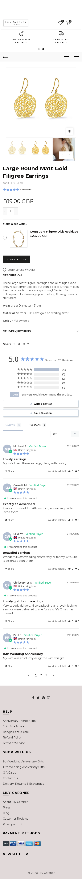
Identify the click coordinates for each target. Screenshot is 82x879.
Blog (6, 813)
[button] (70, 471)
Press (6, 807)
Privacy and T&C (13, 824)
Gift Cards (9, 772)
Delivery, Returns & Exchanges (23, 783)
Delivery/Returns (17, 331)
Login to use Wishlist (21, 270)
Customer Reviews (15, 818)
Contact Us (10, 778)
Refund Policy (12, 737)
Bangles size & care (16, 732)
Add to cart (16, 259)
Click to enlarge (69, 131)
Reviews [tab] (10, 425)
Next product (76, 57)
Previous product (67, 57)
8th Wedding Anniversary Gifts (23, 761)
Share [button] (10, 471)
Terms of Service (14, 743)
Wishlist (62, 21)
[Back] (5, 57)
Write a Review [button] (43, 403)
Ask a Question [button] (43, 413)
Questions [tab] (35, 425)
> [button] (54, 675)
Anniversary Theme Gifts (19, 721)
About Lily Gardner (15, 802)
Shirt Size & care (13, 726)
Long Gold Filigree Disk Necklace (54, 231)
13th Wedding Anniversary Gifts (23, 767)
